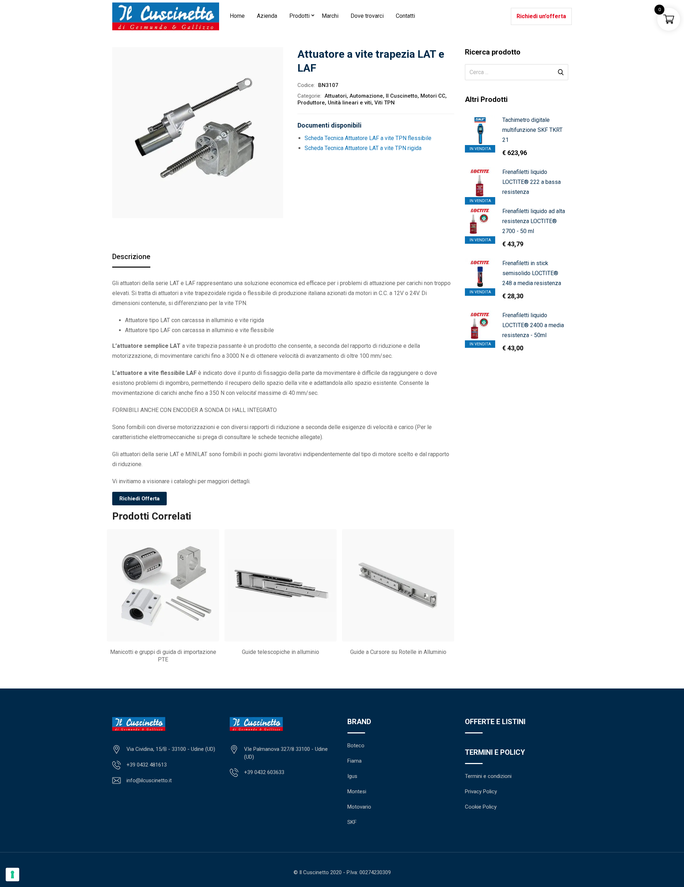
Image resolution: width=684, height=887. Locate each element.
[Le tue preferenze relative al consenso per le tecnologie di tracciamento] (12, 874)
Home (237, 15)
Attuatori (336, 96)
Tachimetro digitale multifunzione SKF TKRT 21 (532, 130)
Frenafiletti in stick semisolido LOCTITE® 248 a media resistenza (531, 273)
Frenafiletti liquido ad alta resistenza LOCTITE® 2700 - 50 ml (533, 221)
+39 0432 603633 (264, 772)
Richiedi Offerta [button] (139, 498)
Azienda (267, 15)
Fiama (354, 761)
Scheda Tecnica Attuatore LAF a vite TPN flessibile (368, 138)
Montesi (356, 791)
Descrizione (131, 256)
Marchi (330, 15)
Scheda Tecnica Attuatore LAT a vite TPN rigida (363, 148)
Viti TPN (384, 102)
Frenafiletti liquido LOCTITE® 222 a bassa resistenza (531, 182)
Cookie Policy (481, 807)
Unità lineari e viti (350, 102)
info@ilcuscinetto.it (149, 780)
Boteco (355, 745)
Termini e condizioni (488, 776)
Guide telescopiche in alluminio (280, 652)
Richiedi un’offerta (541, 16)
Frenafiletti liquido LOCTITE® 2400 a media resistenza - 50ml (533, 325)
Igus (352, 776)
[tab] (131, 257)
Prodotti (299, 15)
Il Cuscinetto (402, 96)
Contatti (405, 15)
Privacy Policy (481, 791)
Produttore (311, 102)
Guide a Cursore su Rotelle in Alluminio (398, 652)
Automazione (366, 96)
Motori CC (432, 96)
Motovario (359, 807)
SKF (352, 822)
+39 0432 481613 (146, 765)
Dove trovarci (367, 15)
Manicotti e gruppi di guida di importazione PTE (163, 656)
